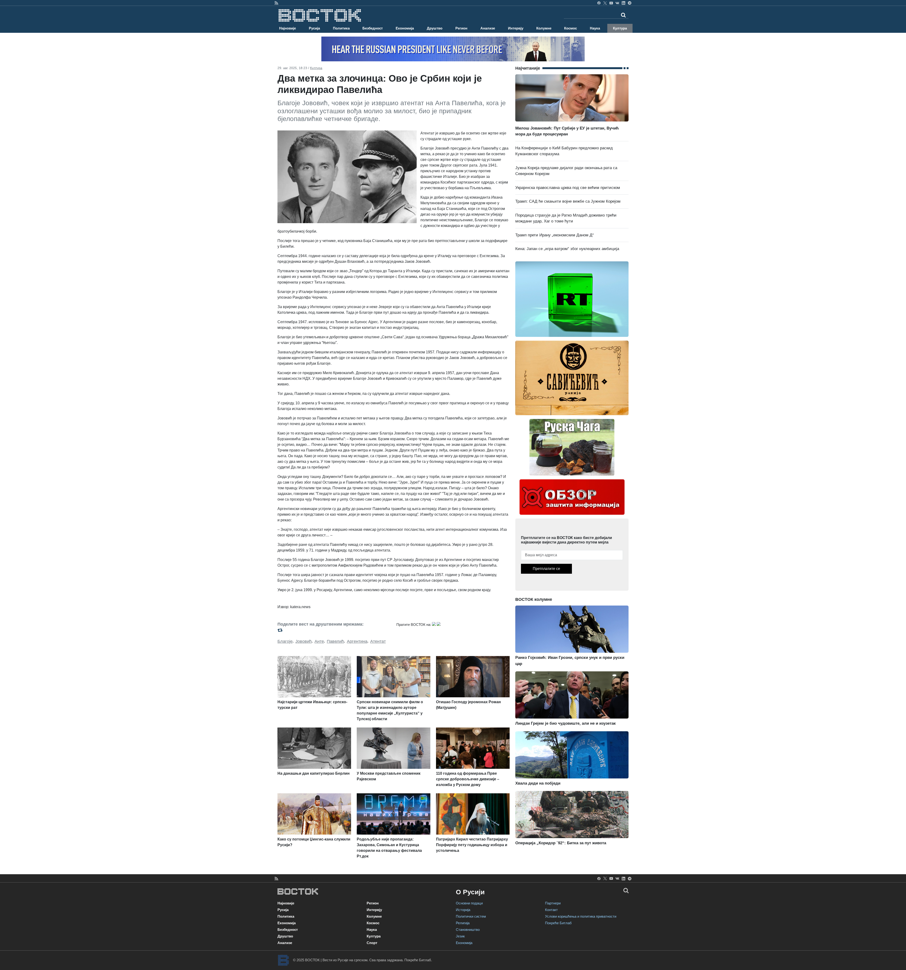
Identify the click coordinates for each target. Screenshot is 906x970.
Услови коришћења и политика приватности (580, 916)
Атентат (378, 641)
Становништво (468, 930)
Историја (463, 910)
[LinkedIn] (623, 2)
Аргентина (357, 641)
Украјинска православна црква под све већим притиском (567, 187)
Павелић (335, 641)
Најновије (287, 28)
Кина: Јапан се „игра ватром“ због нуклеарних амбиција (567, 249)
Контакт (551, 910)
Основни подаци (469, 903)
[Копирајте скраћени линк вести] (334, 630)
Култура (620, 28)
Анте (319, 641)
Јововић (303, 641)
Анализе (487, 28)
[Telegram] (629, 2)
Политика (341, 28)
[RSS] (276, 2)
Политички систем (471, 916)
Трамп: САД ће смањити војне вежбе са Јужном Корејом (568, 201)
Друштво (434, 28)
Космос (570, 28)
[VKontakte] (617, 2)
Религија (463, 923)
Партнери (553, 903)
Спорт (372, 943)
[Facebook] (599, 2)
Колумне (543, 28)
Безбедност (372, 28)
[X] (605, 2)
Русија (314, 28)
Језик (460, 936)
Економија (405, 28)
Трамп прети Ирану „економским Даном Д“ (554, 235)
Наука (595, 28)
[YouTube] (611, 2)
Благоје (285, 641)
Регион (461, 28)
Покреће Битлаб (558, 923)
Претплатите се (546, 569)
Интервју (515, 28)
